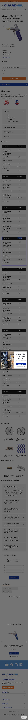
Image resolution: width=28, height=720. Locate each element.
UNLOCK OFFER (20, 364)
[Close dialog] (26, 352)
